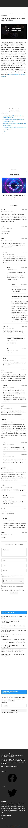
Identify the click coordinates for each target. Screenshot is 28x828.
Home (2, 14)
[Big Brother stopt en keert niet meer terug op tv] (14, 185)
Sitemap (3, 818)
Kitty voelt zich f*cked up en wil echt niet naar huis (13, 642)
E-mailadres (4, 702)
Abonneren (14, 710)
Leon (3, 238)
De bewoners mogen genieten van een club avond (13, 639)
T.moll (3, 226)
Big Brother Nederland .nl (17, 825)
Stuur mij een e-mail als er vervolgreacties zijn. (12, 586)
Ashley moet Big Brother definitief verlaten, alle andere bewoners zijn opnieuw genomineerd (12, 650)
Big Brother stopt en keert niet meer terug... (14, 196)
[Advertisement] (14, 92)
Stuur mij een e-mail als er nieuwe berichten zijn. (12, 590)
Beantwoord (24, 209)
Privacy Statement (6, 815)
